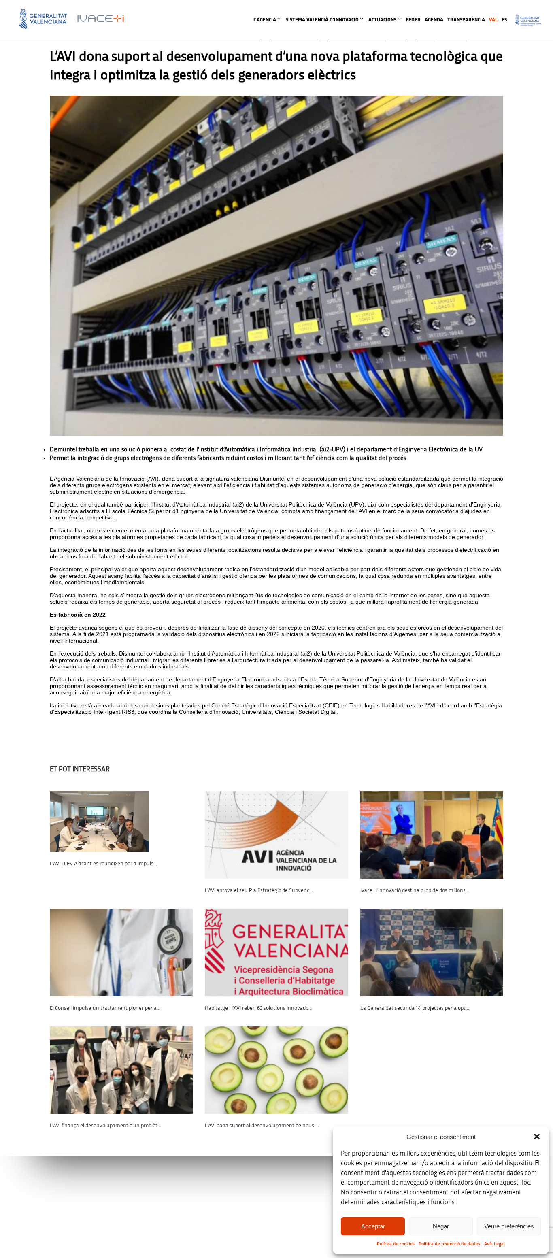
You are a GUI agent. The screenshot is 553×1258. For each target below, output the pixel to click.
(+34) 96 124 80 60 (184, 1208)
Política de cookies (396, 1243)
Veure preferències (509, 1226)
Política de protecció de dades (449, 1243)
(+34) (184, 1157)
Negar (441, 1226)
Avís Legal (494, 1243)
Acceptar (373, 1226)
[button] (537, 1136)
